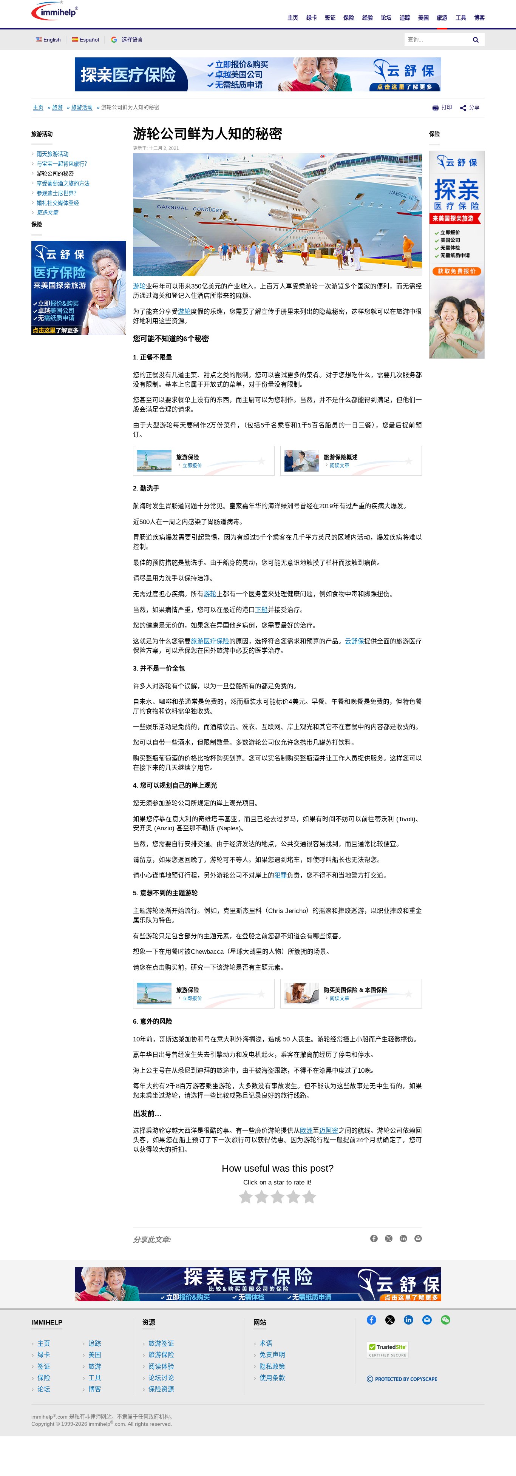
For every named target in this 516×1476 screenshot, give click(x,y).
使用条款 (272, 1378)
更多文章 (47, 213)
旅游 (442, 18)
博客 (479, 18)
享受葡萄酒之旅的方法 (63, 183)
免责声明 (272, 1355)
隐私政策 (272, 1366)
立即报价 (192, 465)
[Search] (476, 39)
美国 (423, 18)
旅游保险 (161, 1355)
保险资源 (161, 1389)
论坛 (386, 18)
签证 (330, 18)
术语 (266, 1343)
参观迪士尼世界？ (58, 193)
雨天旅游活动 (52, 154)
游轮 (139, 286)
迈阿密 (328, 1130)
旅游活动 (82, 107)
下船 (261, 610)
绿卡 (311, 18)
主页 (292, 18)
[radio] (246, 1198)
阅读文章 (339, 465)
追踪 (405, 18)
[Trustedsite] (388, 1356)
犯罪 (280, 875)
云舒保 (354, 641)
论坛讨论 (161, 1378)
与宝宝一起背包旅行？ (63, 164)
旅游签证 (161, 1343)
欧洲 (306, 1130)
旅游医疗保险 (210, 641)
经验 (367, 18)
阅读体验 (161, 1366)
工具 (461, 18)
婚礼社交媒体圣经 (58, 203)
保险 (348, 18)
